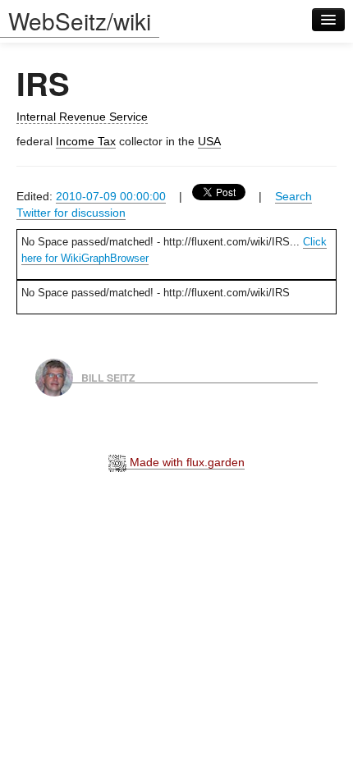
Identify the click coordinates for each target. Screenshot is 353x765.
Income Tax (86, 141)
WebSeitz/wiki (79, 20)
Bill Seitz (108, 376)
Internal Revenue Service (82, 116)
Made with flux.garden (185, 462)
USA (209, 141)
